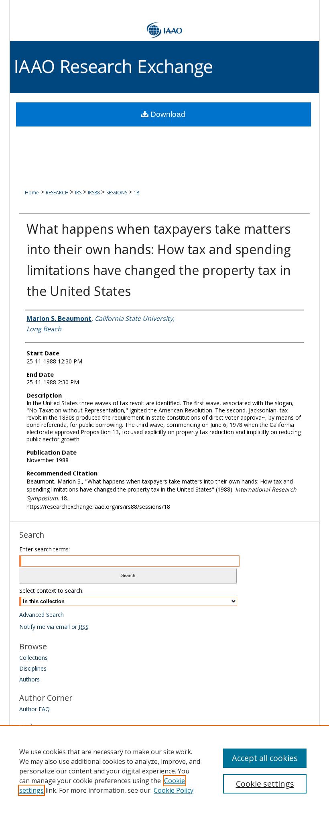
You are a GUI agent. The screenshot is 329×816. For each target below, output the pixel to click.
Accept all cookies (265, 758)
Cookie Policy (173, 790)
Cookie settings (265, 783)
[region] (164, 770)
